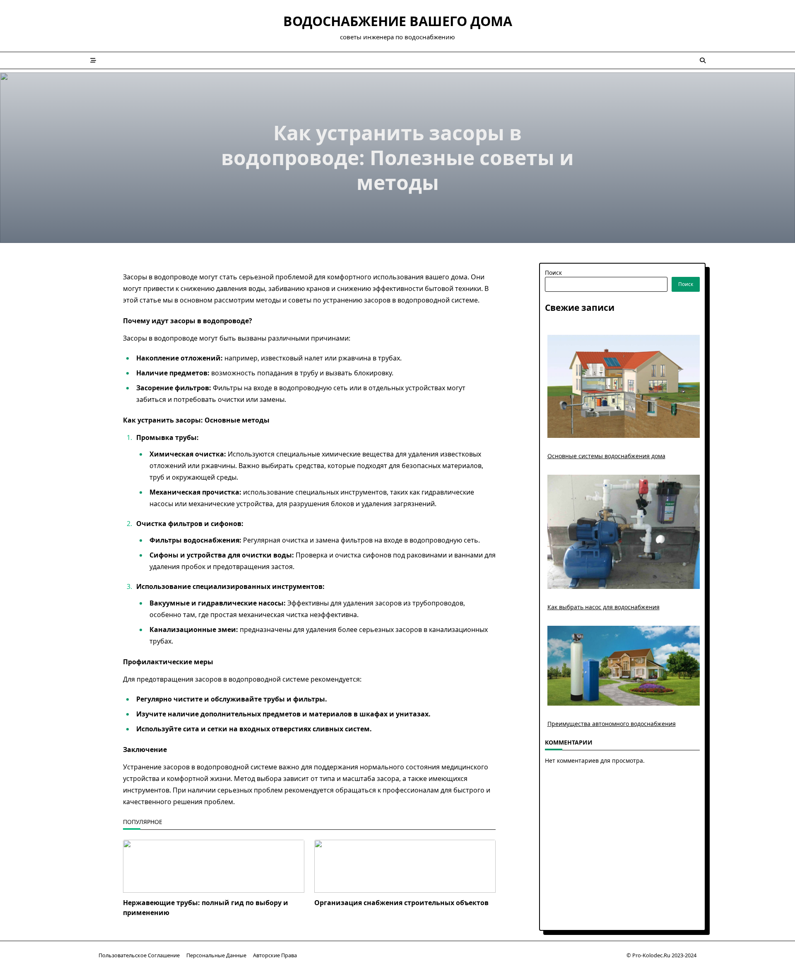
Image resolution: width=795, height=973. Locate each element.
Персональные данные (216, 955)
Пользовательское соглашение (139, 955)
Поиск (553, 272)
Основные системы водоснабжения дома (606, 456)
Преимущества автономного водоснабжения (611, 724)
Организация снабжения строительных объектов (401, 902)
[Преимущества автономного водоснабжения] (623, 665)
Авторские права (275, 955)
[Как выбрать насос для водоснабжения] (623, 532)
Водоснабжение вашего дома (397, 21)
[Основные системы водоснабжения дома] (623, 386)
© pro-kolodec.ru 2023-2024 (661, 955)
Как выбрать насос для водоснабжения (603, 607)
